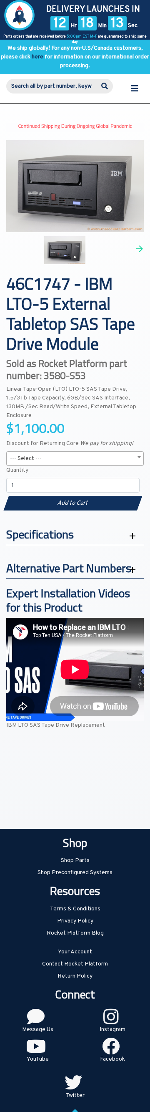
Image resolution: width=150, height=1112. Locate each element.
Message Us (37, 1029)
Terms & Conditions (75, 908)
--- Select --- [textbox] (26, 458)
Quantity (17, 470)
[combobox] (75, 458)
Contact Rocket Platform (75, 964)
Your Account (75, 951)
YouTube (38, 1059)
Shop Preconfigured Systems (75, 872)
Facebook (112, 1059)
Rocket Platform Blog (75, 933)
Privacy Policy (75, 921)
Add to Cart (72, 503)
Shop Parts (75, 860)
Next (139, 248)
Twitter (75, 1095)
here (37, 57)
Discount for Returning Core (69, 443)
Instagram (112, 1029)
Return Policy (75, 976)
